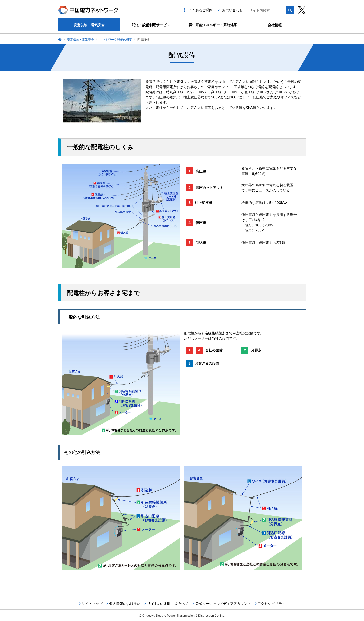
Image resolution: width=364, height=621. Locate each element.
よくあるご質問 (200, 10)
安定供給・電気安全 (89, 25)
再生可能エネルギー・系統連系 (213, 25)
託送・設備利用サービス (151, 25)
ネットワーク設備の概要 (115, 39)
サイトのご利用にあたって (168, 603)
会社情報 (275, 25)
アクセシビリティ (271, 603)
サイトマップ (92, 603)
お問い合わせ (232, 10)
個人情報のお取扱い (124, 603)
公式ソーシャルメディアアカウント (223, 603)
